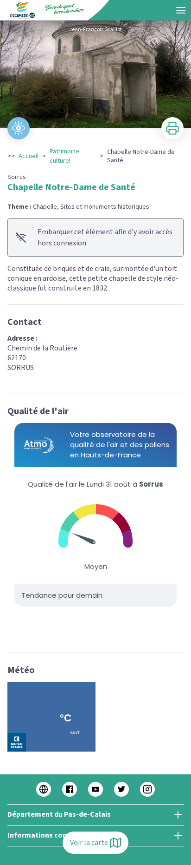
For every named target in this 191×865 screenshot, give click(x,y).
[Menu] (180, 10)
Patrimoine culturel (64, 156)
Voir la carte (89, 843)
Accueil (28, 156)
